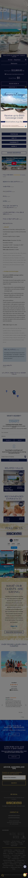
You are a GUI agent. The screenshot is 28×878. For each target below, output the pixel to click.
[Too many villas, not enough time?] (25, 867)
